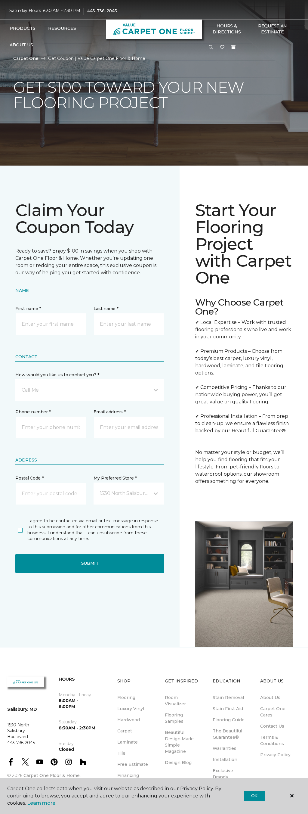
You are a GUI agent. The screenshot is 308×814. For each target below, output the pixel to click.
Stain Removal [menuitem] (228, 697)
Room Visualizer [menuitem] (175, 701)
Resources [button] (62, 28)
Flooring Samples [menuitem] (174, 718)
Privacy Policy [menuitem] (275, 754)
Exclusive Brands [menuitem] (223, 774)
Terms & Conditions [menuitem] (272, 740)
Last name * (106, 308)
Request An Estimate (272, 29)
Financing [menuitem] (128, 775)
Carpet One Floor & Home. (52, 775)
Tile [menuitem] (121, 753)
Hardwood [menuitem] (128, 719)
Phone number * (33, 412)
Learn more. (41, 803)
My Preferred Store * (115, 478)
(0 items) (233, 47)
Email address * (110, 412)
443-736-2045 (102, 11)
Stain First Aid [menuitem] (228, 708)
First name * (28, 308)
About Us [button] (21, 45)
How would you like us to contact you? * (57, 375)
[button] (211, 47)
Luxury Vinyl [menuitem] (130, 708)
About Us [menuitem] (270, 697)
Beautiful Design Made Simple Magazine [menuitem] (179, 742)
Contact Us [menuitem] (272, 726)
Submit (90, 563)
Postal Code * (29, 478)
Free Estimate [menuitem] (132, 764)
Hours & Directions (227, 29)
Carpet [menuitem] (124, 731)
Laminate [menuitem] (127, 742)
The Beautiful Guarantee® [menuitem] (227, 734)
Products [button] (22, 28)
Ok (254, 795)
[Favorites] (222, 47)
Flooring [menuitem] (126, 697)
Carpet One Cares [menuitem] (272, 712)
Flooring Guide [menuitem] (229, 719)
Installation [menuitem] (225, 759)
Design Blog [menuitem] (178, 762)
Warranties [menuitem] (224, 748)
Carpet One (25, 58)
